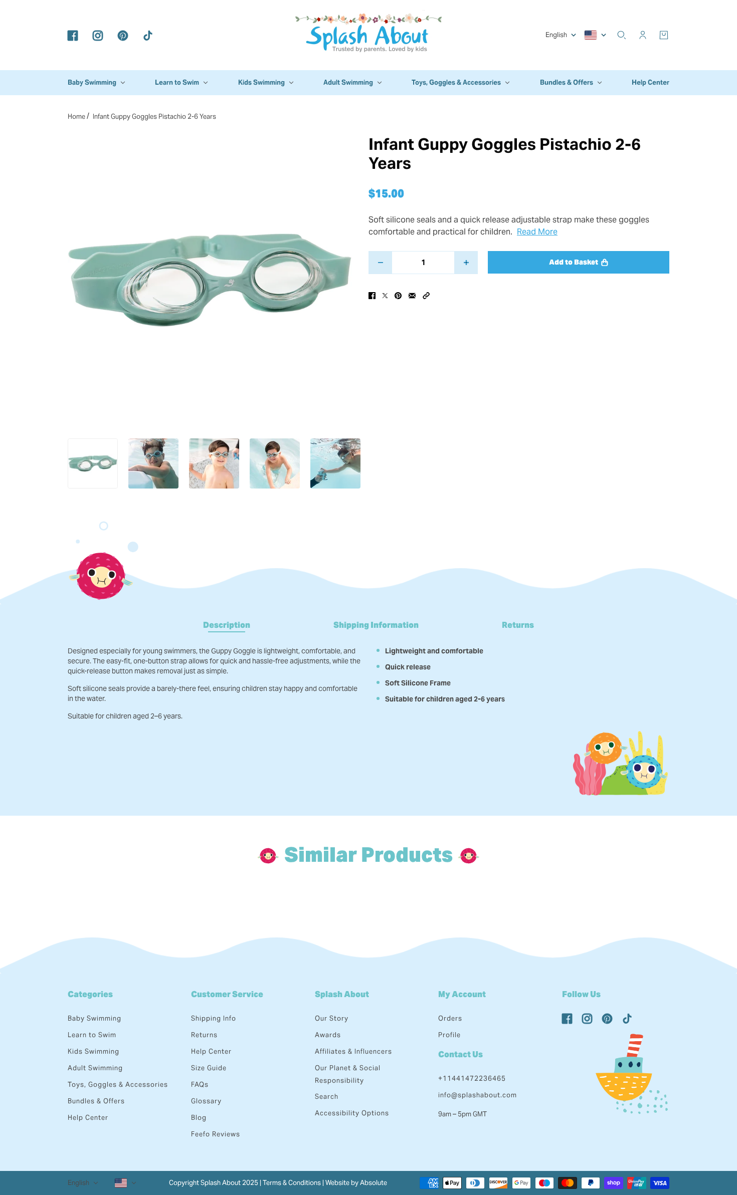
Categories (90, 994)
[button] (426, 295)
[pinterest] (123, 35)
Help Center (88, 1117)
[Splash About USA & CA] (368, 35)
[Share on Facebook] (372, 295)
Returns (518, 625)
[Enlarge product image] (210, 280)
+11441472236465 (472, 1078)
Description (226, 625)
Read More (537, 231)
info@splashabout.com (477, 1095)
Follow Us (581, 994)
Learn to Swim (92, 1035)
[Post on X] (385, 295)
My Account (462, 994)
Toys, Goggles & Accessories (118, 1084)
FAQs (200, 1084)
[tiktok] (148, 35)
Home (76, 116)
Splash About (342, 994)
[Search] (621, 35)
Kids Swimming (93, 1051)
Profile (449, 1035)
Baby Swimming (94, 1018)
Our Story (331, 1018)
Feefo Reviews (215, 1134)
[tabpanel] (368, 680)
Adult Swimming (95, 1068)
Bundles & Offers (96, 1101)
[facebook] (73, 35)
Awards (328, 1035)
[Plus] (466, 262)
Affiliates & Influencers (353, 1051)
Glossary (206, 1101)
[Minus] (380, 262)
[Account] (642, 35)
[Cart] (663, 35)
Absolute (373, 1182)
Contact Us (460, 1054)
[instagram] (98, 35)
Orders (450, 1018)
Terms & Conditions (292, 1182)
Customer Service (227, 994)
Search (326, 1096)
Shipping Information (376, 625)
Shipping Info (213, 1018)
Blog (199, 1117)
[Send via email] (412, 295)
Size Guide (209, 1068)
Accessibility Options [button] (352, 1113)
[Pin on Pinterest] (398, 295)
